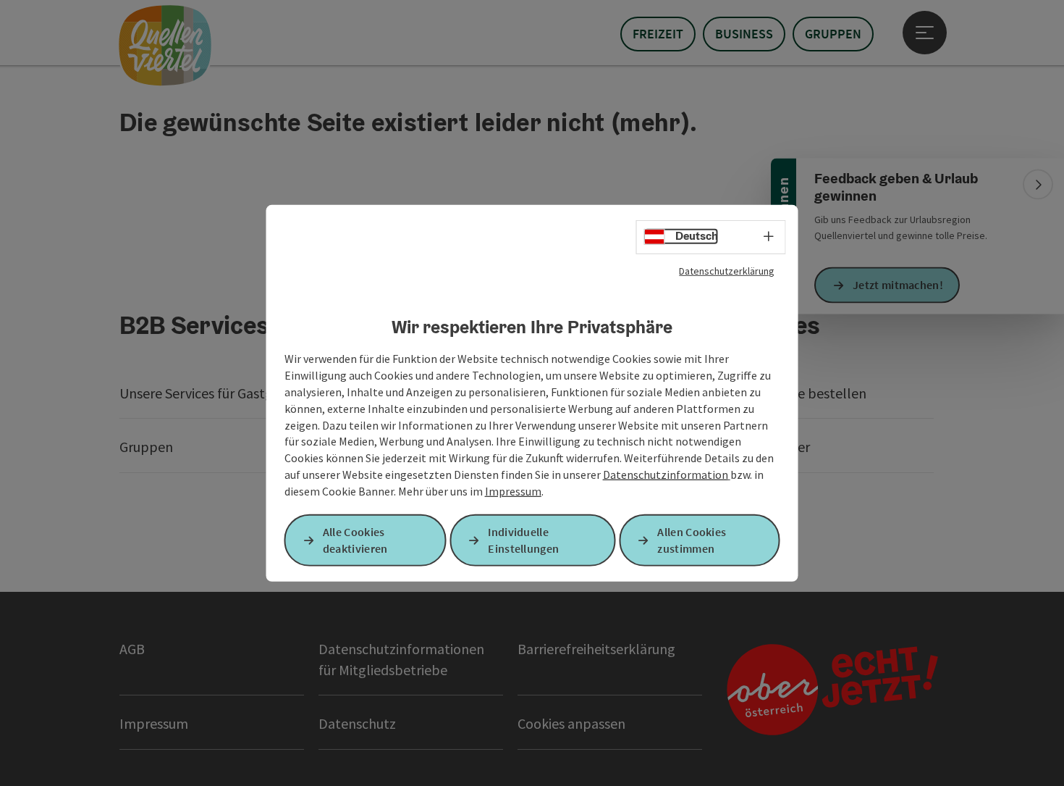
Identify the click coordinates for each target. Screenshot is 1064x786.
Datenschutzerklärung (726, 270)
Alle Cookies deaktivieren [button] (355, 540)
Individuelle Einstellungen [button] (523, 540)
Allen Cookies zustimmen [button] (691, 540)
